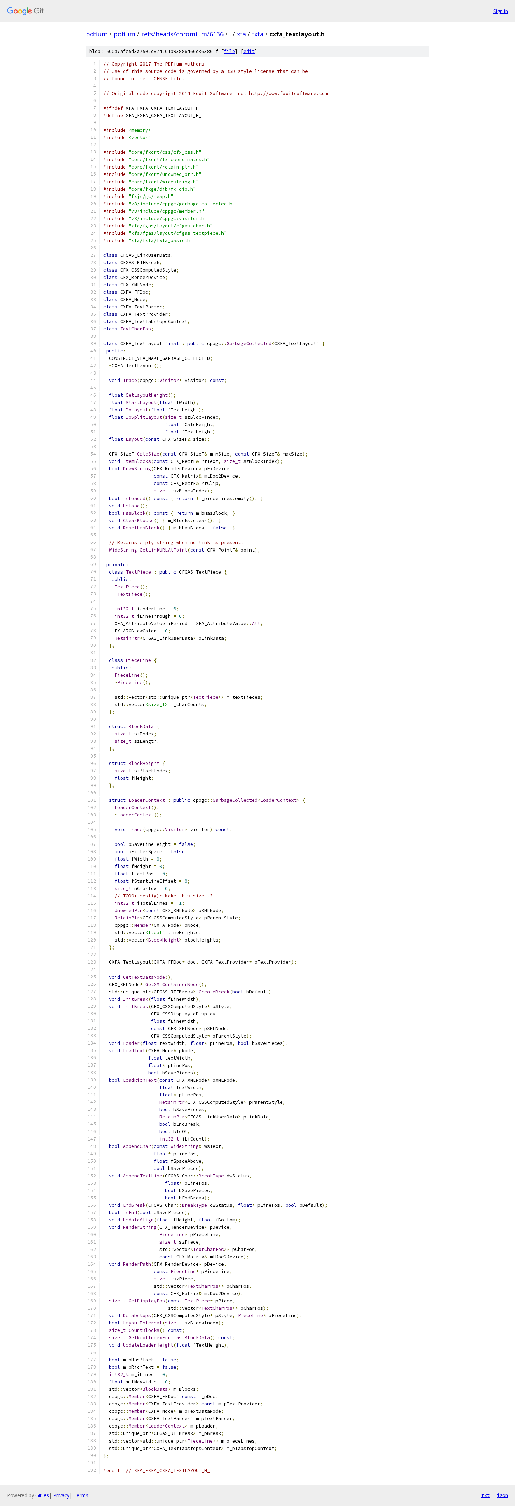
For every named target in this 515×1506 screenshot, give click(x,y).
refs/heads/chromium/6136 (182, 34)
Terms (81, 1495)
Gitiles (42, 1495)
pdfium (97, 34)
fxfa (257, 34)
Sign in (500, 11)
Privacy (61, 1495)
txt (485, 1495)
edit (249, 51)
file (229, 51)
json (502, 1495)
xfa (241, 34)
